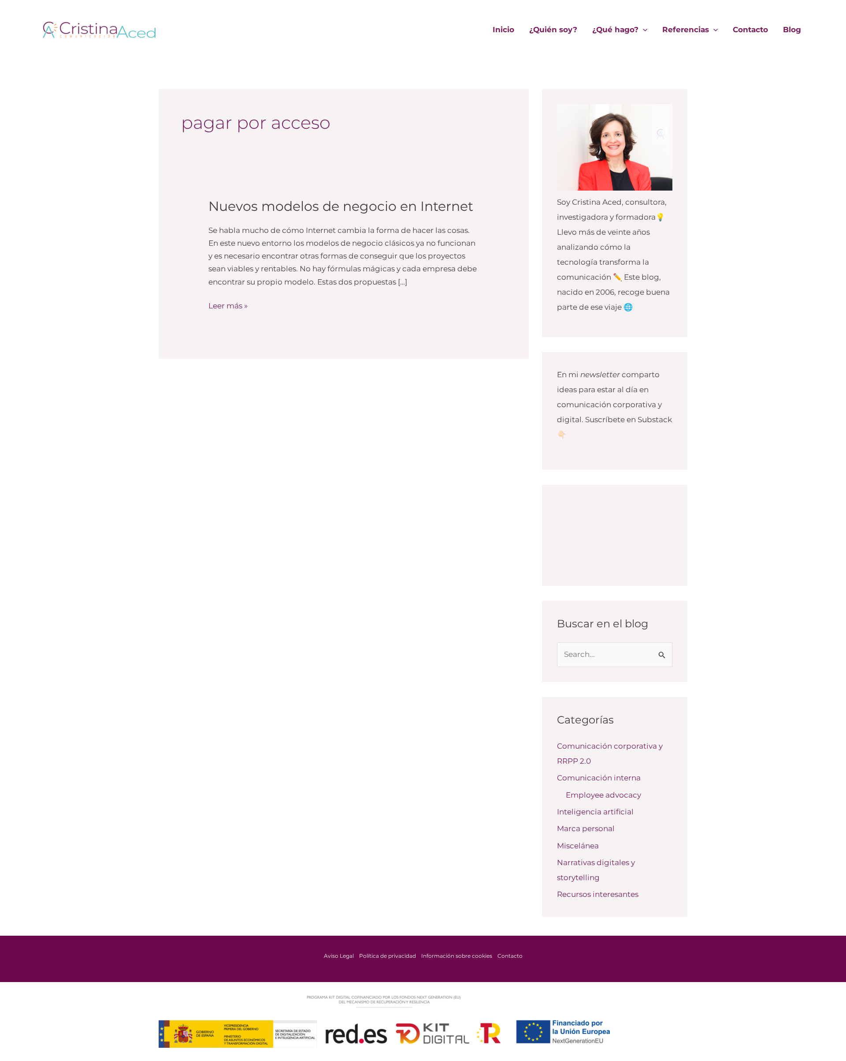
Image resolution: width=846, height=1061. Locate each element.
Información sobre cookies (456, 955)
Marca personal (586, 828)
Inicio (503, 29)
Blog (792, 29)
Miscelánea (578, 845)
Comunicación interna (599, 777)
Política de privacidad (387, 955)
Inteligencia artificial (595, 811)
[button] (642, 29)
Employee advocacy (603, 795)
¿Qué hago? (615, 29)
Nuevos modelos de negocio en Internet (340, 206)
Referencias (685, 29)
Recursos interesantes (597, 894)
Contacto (750, 29)
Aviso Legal (339, 955)
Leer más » (228, 305)
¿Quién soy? (553, 29)
